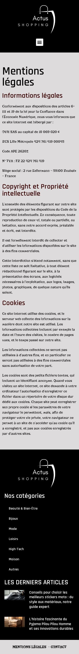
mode (13, 529)
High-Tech (16, 549)
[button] (39, 42)
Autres (14, 569)
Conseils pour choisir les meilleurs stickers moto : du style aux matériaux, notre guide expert (51, 599)
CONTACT (58, 647)
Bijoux (13, 518)
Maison (14, 559)
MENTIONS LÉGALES (29, 647)
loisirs (13, 539)
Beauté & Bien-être (23, 508)
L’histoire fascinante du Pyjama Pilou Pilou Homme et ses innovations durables (51, 624)
